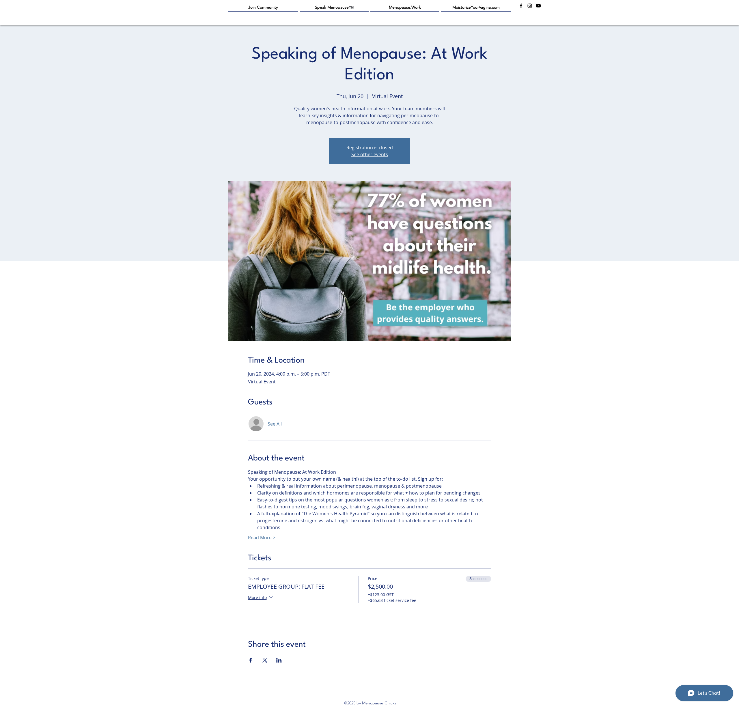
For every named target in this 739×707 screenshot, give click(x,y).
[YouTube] (538, 6)
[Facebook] (521, 6)
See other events (369, 154)
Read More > (261, 537)
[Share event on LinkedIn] (279, 660)
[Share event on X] (265, 660)
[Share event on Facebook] (250, 660)
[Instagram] (530, 6)
